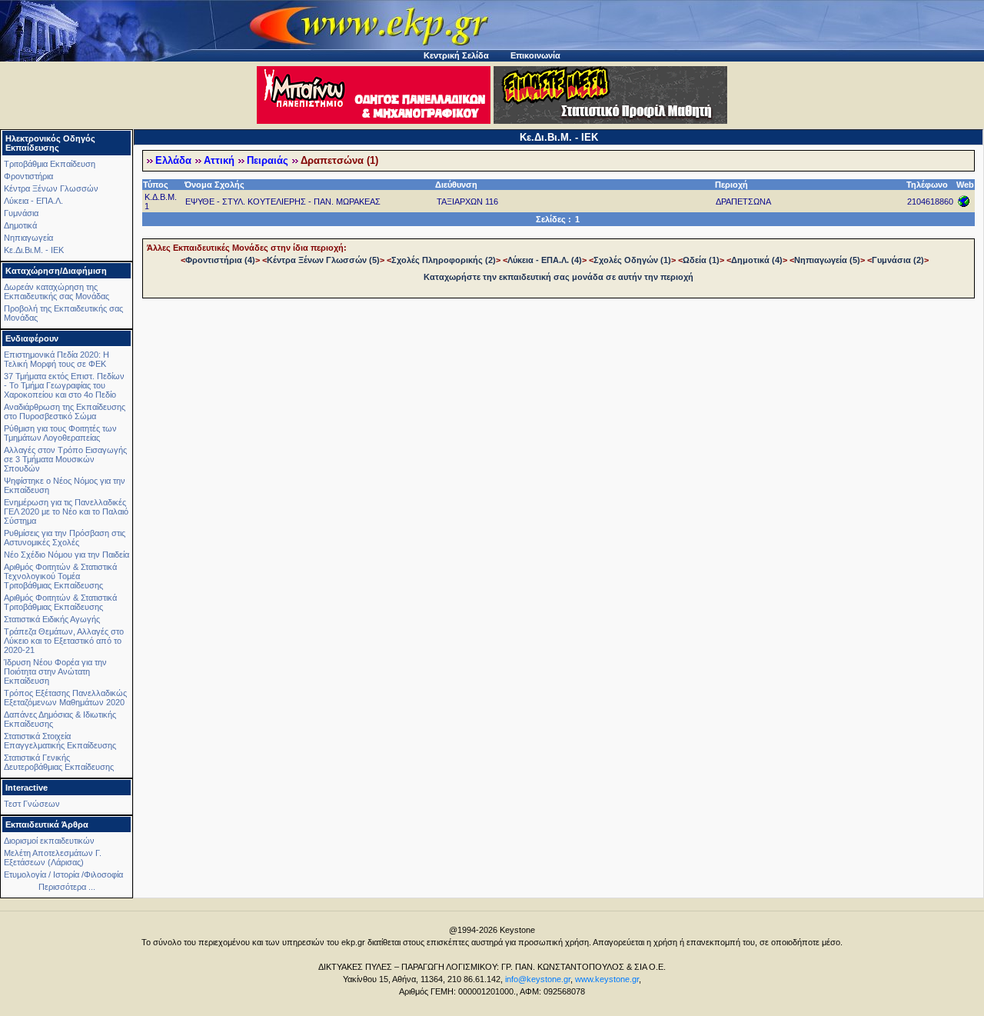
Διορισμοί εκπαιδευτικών (49, 840)
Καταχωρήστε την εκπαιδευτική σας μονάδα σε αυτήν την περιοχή (558, 276)
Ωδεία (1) (701, 260)
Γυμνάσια (21, 213)
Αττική (219, 160)
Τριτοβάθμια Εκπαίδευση (49, 163)
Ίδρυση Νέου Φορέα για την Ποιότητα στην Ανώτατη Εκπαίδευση (55, 671)
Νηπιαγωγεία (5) (827, 260)
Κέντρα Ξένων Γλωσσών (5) (323, 260)
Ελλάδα (173, 160)
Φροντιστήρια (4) (220, 260)
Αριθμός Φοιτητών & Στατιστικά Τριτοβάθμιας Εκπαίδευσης (60, 602)
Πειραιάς (267, 160)
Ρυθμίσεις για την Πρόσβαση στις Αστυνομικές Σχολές (64, 537)
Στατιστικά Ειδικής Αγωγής (52, 619)
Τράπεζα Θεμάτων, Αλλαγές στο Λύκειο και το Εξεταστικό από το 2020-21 (64, 641)
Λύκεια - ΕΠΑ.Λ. (33, 200)
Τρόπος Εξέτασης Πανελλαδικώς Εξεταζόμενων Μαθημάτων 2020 (65, 697)
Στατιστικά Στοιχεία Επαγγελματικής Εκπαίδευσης (60, 740)
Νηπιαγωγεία (28, 237)
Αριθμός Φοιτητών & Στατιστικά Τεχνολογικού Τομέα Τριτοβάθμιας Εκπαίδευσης (60, 576)
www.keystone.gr (607, 979)
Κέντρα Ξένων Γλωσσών (51, 188)
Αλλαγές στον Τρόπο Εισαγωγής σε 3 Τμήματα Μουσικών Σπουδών (65, 459)
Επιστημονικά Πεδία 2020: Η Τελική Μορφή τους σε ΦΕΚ (56, 359)
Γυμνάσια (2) (898, 260)
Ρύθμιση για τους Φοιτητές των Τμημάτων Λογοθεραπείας (60, 433)
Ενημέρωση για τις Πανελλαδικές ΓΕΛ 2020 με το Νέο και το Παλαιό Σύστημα (66, 511)
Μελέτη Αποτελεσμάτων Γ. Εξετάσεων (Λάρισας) (52, 857)
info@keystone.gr (537, 979)
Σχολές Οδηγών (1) (632, 260)
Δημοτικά (20, 225)
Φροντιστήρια (28, 176)
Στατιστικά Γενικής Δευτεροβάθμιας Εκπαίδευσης (59, 762)
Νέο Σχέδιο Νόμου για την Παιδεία (66, 554)
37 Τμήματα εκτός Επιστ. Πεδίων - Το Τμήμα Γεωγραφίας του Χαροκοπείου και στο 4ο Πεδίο (64, 385)
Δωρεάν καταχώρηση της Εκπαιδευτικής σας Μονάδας (56, 291)
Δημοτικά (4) (757, 260)
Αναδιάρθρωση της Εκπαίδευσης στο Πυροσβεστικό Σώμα (64, 411)
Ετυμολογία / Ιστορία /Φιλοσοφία (63, 874)
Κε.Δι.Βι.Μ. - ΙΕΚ (34, 250)
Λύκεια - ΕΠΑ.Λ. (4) (544, 260)
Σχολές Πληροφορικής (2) (443, 260)
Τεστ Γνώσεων (32, 803)
